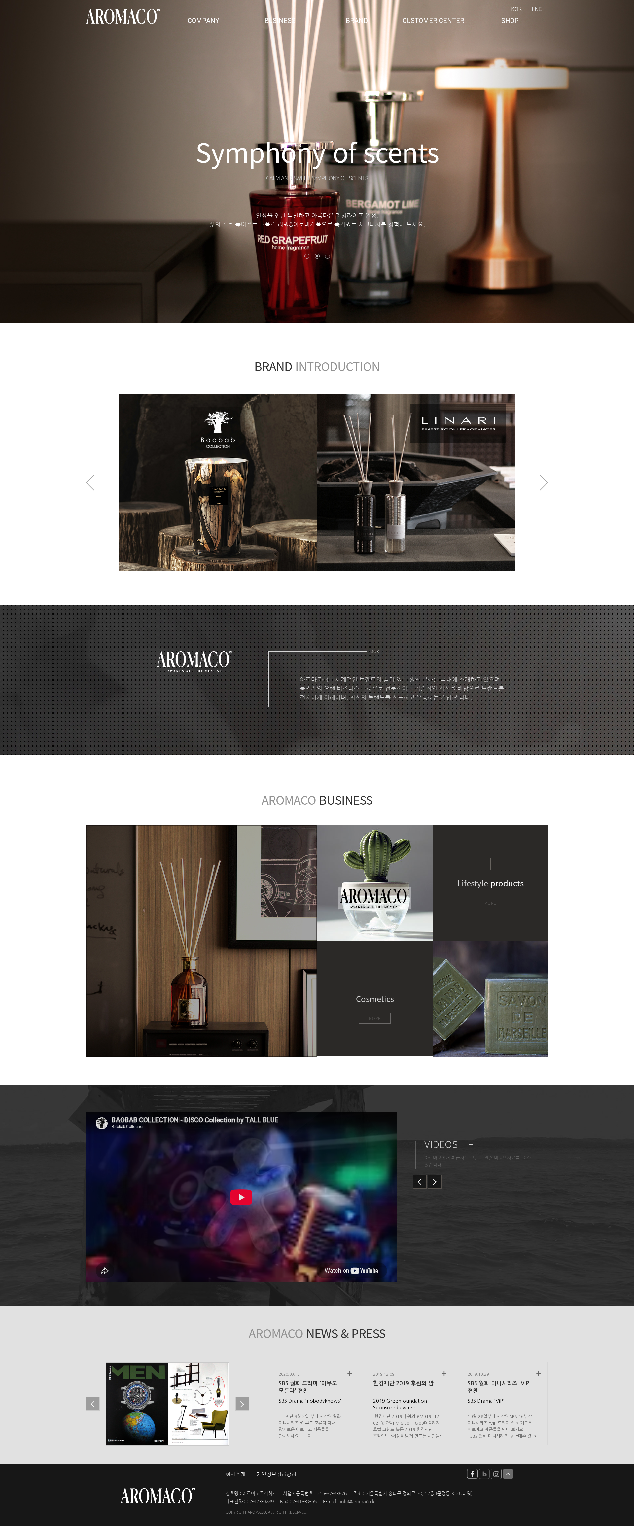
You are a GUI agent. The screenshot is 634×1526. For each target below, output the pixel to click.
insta (496, 1474)
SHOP (510, 21)
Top (508, 1474)
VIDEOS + (449, 1144)
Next (544, 483)
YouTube (472, 1474)
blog (484, 1474)
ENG (537, 9)
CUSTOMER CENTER (433, 21)
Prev (90, 483)
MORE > (377, 651)
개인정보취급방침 (276, 1474)
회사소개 (235, 1474)
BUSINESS (280, 21)
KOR (516, 9)
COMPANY (203, 21)
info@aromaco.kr (358, 1501)
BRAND (357, 21)
